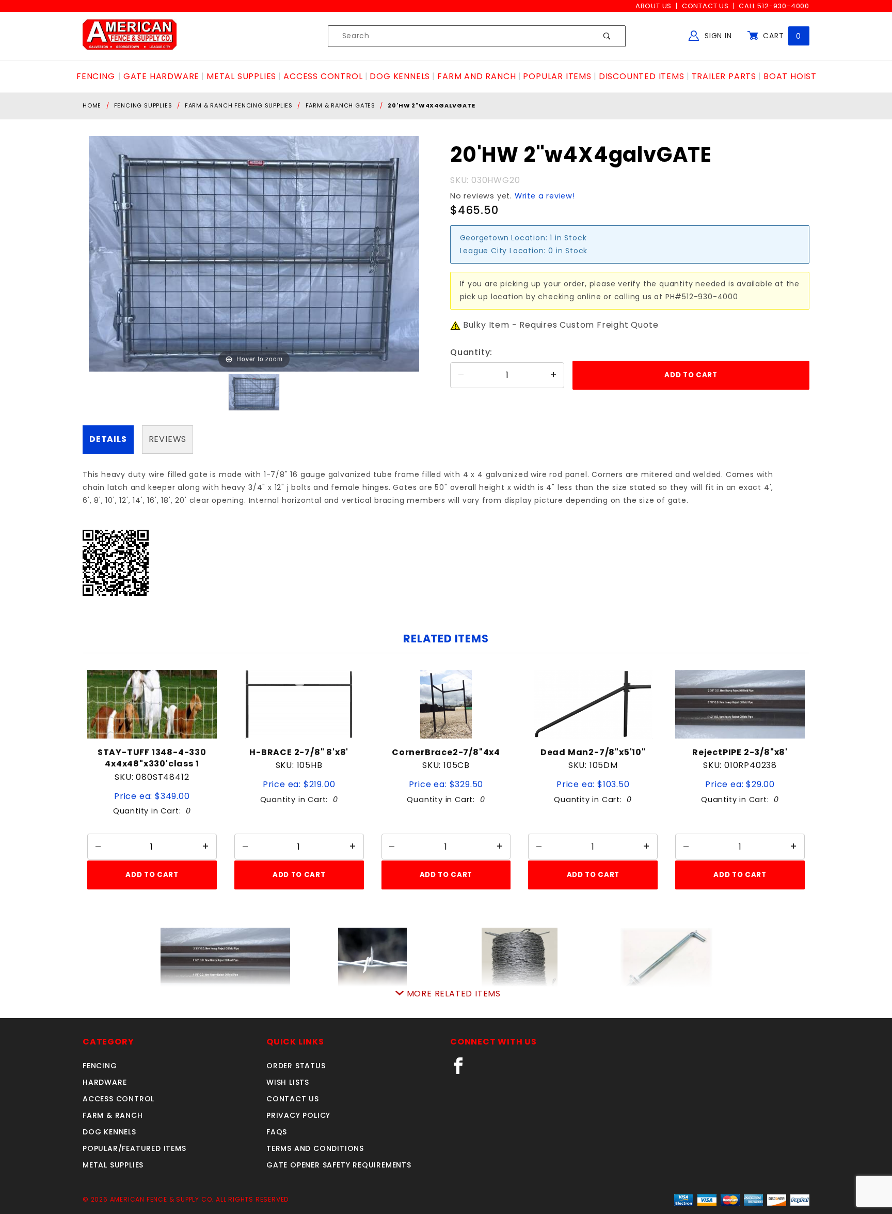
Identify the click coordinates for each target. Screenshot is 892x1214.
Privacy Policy (298, 1115)
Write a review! (545, 196)
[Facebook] (462, 1069)
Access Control (118, 1099)
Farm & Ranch (113, 1115)
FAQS (276, 1132)
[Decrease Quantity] (461, 375)
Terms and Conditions (315, 1148)
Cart (780, 35)
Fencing (100, 1066)
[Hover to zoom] (254, 253)
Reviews (168, 439)
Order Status (296, 1066)
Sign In (716, 35)
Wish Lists (287, 1082)
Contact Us (705, 6)
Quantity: (471, 352)
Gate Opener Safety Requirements (338, 1165)
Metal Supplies (113, 1165)
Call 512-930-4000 (774, 6)
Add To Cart (151, 875)
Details (108, 439)
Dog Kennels (109, 1132)
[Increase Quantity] (553, 375)
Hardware (104, 1082)
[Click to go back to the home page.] (130, 35)
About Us (653, 6)
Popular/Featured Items (134, 1148)
